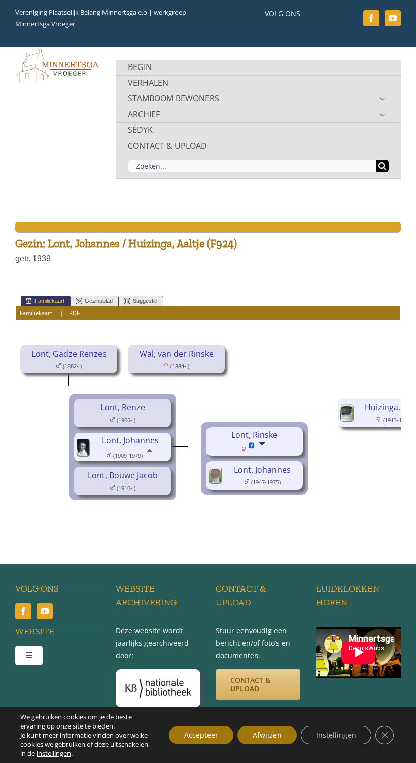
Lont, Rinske (254, 434)
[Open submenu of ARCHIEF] (382, 114)
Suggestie (145, 301)
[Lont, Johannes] (84, 446)
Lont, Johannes (130, 440)
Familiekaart (49, 301)
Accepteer (201, 735)
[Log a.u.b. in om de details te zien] (252, 450)
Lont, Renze (122, 407)
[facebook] (371, 18)
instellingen (54, 753)
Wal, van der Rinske (177, 353)
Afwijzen (267, 735)
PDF (74, 313)
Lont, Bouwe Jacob (123, 475)
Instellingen (336, 735)
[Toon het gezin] (263, 449)
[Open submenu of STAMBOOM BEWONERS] (382, 99)
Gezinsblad (99, 301)
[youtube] (393, 18)
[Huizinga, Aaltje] (348, 411)
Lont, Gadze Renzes (69, 353)
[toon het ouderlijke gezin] (149, 454)
